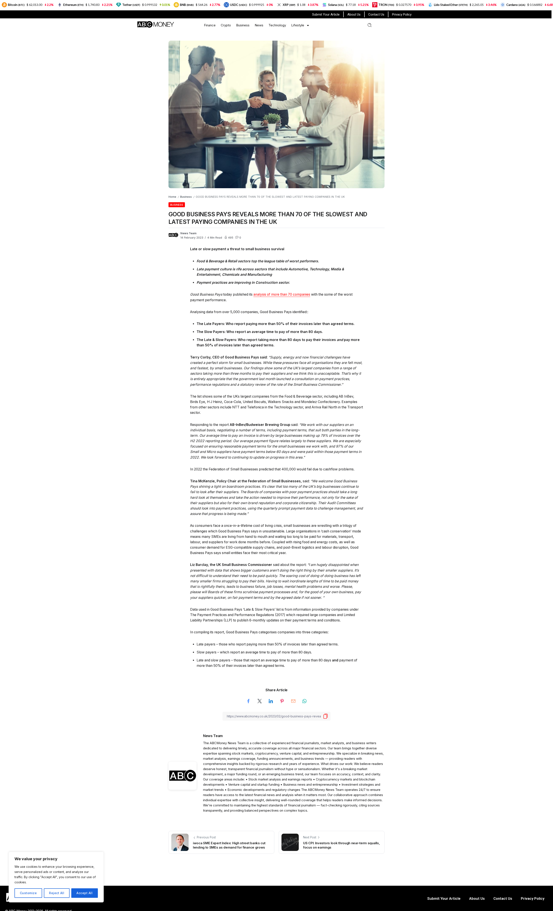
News (259, 25)
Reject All (56, 893)
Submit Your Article (326, 14)
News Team (188, 233)
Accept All (84, 893)
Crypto (226, 25)
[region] (56, 877)
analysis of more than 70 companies (281, 294)
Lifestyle (297, 25)
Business (242, 25)
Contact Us (376, 14)
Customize (28, 893)
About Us (354, 14)
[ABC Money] (155, 24)
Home (172, 196)
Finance (210, 25)
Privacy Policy (402, 14)
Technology (277, 25)
